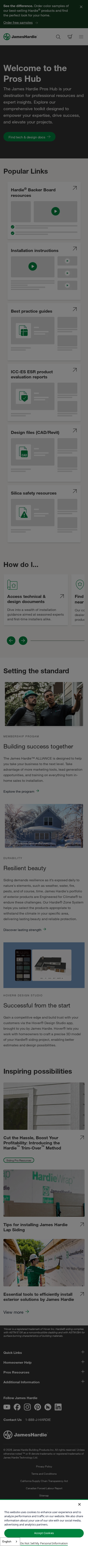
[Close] (79, 1504)
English (6, 1541)
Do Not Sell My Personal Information (44, 1543)
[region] (44, 1524)
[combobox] (10, 1541)
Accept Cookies (44, 1533)
